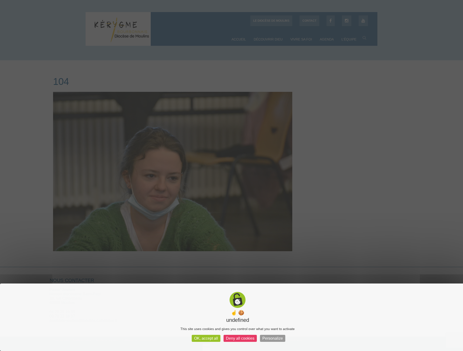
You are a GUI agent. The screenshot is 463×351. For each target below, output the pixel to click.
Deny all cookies (240, 338)
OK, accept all (206, 338)
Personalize (272, 338)
